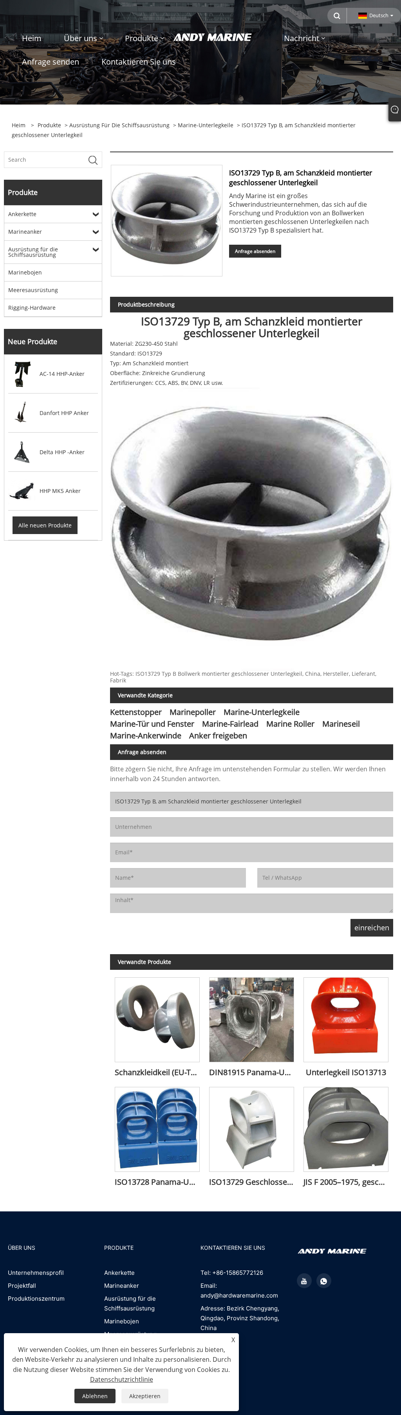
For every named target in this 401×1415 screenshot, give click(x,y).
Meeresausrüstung (33, 290)
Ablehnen (95, 1396)
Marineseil (341, 723)
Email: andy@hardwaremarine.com (239, 1290)
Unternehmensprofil (36, 1272)
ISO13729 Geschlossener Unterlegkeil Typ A (254, 1182)
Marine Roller (290, 723)
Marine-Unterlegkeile (205, 125)
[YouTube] (304, 1280)
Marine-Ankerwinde (145, 735)
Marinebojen (25, 272)
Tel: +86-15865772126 (231, 1272)
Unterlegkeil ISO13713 (346, 1072)
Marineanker (25, 231)
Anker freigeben (218, 735)
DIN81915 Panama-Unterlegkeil (254, 1072)
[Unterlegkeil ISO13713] (346, 1017)
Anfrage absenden (255, 251)
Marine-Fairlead (230, 723)
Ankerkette (22, 214)
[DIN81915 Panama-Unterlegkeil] (251, 1017)
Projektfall (22, 1285)
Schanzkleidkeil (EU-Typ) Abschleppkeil (159, 1072)
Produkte (49, 125)
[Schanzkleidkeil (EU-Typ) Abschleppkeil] (157, 1017)
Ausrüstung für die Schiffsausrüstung (119, 125)
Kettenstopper (136, 712)
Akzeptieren (145, 1396)
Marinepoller (193, 712)
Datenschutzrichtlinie (121, 1379)
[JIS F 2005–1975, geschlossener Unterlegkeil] (346, 1127)
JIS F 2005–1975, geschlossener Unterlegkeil (348, 1182)
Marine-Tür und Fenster (152, 723)
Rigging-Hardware (32, 307)
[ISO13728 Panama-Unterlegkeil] (157, 1127)
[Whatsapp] (323, 1280)
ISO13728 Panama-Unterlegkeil (159, 1182)
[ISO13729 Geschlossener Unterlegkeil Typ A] (251, 1127)
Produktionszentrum (36, 1298)
